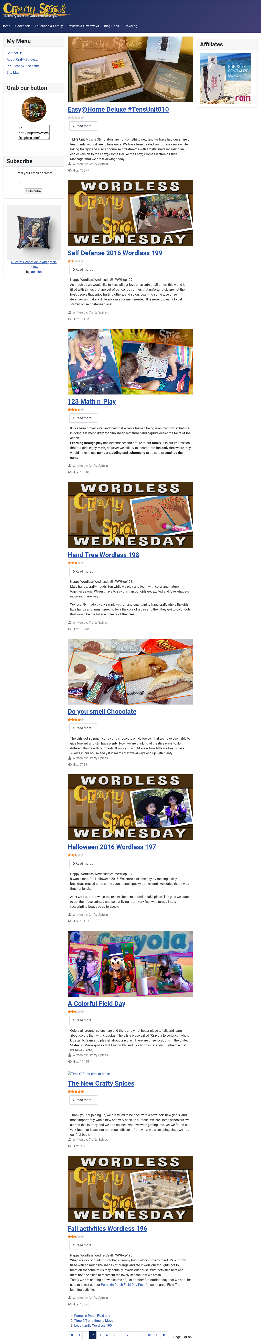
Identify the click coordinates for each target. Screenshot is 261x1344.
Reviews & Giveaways (83, 26)
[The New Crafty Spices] (89, 1074)
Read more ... (84, 126)
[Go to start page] (72, 1335)
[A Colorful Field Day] (130, 963)
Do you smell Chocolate (102, 711)
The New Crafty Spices (101, 1083)
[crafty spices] (34, 109)
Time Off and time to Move (93, 1321)
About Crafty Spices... (22, 59)
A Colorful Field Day (96, 1003)
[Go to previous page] (79, 1335)
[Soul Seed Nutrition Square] (225, 78)
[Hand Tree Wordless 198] (130, 515)
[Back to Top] (254, 1336)
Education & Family (49, 26)
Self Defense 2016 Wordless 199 (115, 253)
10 (149, 1335)
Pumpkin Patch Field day (92, 1316)
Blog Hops (111, 26)
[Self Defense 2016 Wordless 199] (130, 213)
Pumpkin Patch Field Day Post (123, 1285)
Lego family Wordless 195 (93, 1325)
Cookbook (22, 26)
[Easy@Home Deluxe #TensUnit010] (130, 69)
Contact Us (14, 53)
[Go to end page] (164, 1335)
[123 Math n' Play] (130, 361)
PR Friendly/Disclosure (23, 66)
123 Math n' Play (92, 401)
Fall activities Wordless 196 (107, 1228)
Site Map (13, 72)
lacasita (36, 272)
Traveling (130, 26)
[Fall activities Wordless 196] (130, 1188)
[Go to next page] (157, 1335)
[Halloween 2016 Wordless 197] (130, 807)
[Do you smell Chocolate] (130, 671)
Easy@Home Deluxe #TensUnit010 (118, 109)
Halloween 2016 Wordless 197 (112, 847)
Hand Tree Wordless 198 (103, 555)
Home (6, 26)
